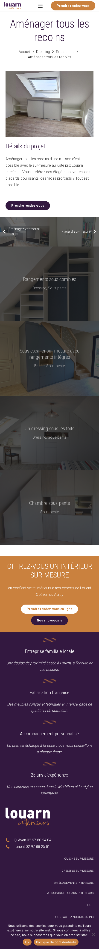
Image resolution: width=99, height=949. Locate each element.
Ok (27, 942)
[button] (40, 5)
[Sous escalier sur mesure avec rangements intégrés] (49, 358)
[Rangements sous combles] (49, 284)
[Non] (93, 934)
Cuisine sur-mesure (78, 858)
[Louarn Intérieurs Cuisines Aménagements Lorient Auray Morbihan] (12, 5)
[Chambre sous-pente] (49, 507)
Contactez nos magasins (74, 917)
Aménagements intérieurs (73, 882)
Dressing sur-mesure (77, 870)
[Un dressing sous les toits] (49, 433)
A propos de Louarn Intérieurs (70, 893)
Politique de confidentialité (56, 942)
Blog (89, 905)
